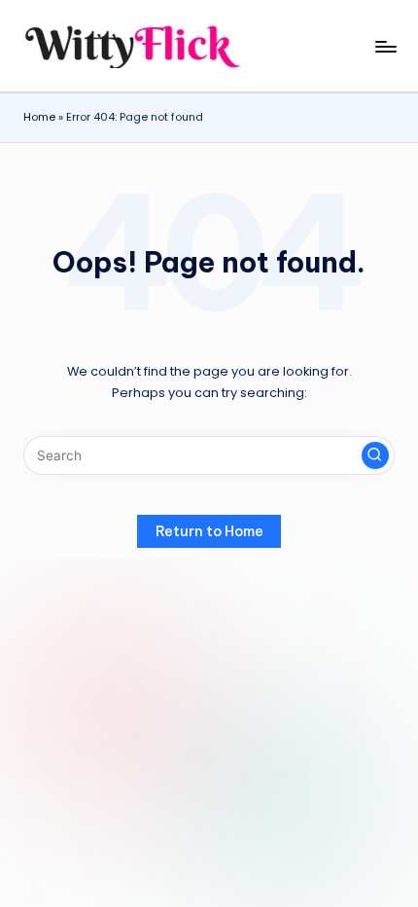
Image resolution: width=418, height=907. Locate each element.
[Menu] (385, 46)
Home (39, 117)
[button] (375, 455)
